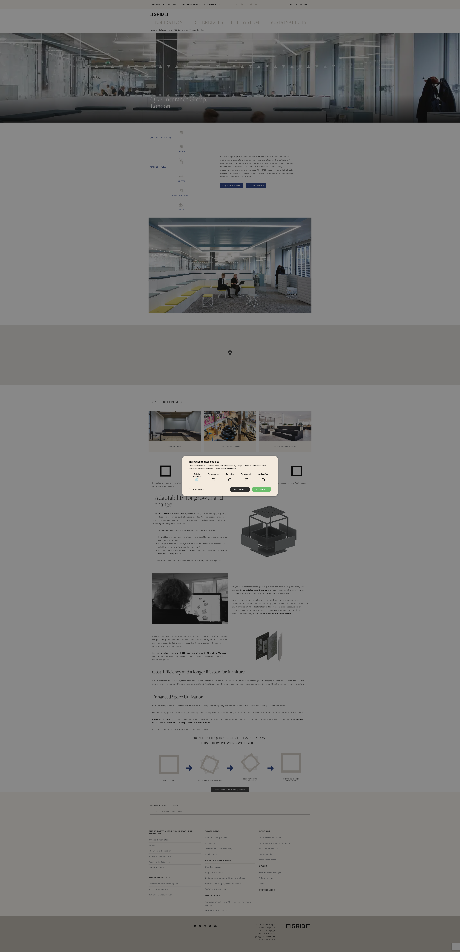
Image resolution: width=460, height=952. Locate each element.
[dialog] (230, 476)
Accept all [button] (261, 489)
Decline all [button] (239, 489)
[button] (196, 489)
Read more (231, 468)
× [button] (274, 458)
